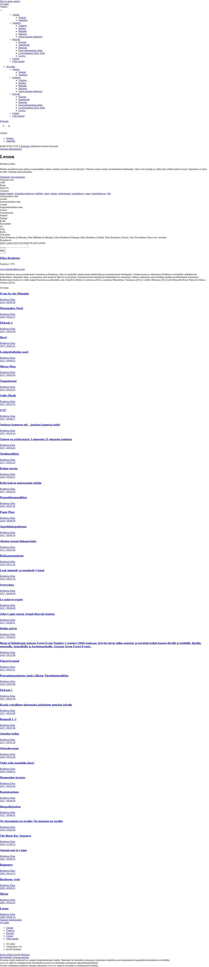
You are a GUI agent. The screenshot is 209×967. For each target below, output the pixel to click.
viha (109, 193)
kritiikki (39, 193)
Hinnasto (22, 47)
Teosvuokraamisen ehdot (30, 50)
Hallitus (22, 28)
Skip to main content (10, 1)
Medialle (22, 31)
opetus (54, 193)
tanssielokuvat (98, 193)
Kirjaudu (4, 121)
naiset (46, 193)
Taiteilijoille (24, 45)
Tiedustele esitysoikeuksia (12, 177)
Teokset (22, 17)
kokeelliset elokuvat (24, 193)
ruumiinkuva (78, 193)
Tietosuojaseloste (21, 957)
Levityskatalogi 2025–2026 (31, 53)
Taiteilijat (22, 20)
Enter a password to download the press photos (22, 243)
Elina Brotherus (10, 258)
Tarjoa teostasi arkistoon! (30, 36)
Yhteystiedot (18, 61)
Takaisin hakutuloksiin (11, 149)
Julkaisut (22, 34)
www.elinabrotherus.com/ (12, 269)
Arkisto (15, 14)
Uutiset (15, 58)
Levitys (22, 56)
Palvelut (16, 39)
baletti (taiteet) (7, 193)
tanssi (88, 193)
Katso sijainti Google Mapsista (15, 954)
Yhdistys (16, 23)
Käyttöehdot (6, 957)
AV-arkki (4, 4)
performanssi (64, 193)
